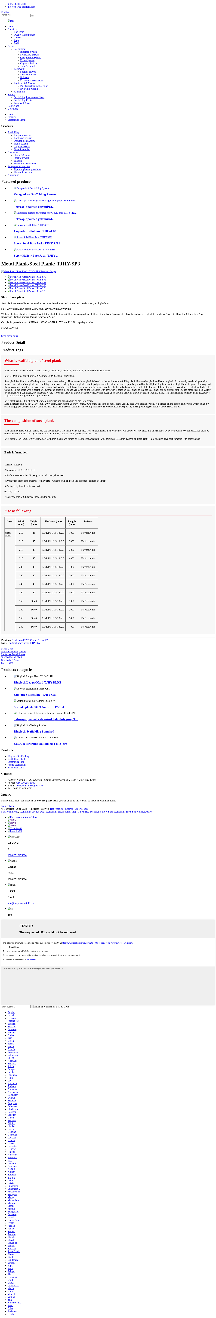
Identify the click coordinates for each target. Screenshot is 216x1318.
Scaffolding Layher (29, 811)
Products (12, 46)
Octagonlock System (30, 57)
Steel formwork (21, 158)
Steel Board (7, 663)
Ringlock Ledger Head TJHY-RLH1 (37, 682)
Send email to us (9, 336)
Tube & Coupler (28, 66)
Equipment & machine (19, 166)
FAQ (16, 43)
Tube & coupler (22, 149)
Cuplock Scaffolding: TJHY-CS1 (35, 231)
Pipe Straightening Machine (34, 86)
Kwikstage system (23, 138)
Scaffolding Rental (23, 100)
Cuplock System (28, 63)
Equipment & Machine (25, 83)
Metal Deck (7, 648)
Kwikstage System (29, 54)
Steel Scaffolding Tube (119, 811)
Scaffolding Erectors (142, 811)
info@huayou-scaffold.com (21, 6)
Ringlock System (28, 51)
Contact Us (13, 106)
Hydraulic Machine (30, 88)
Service (11, 94)
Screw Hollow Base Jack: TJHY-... (36, 255)
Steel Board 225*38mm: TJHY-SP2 (30, 640)
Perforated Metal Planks (13, 654)
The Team (19, 32)
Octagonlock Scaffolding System (35, 194)
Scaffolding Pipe (16, 767)
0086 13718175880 (17, 4)
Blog (16, 40)
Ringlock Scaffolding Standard (34, 731)
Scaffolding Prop (16, 762)
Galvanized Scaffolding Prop (92, 811)
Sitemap (69, 808)
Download (13, 108)
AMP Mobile (81, 808)
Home (11, 26)
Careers (18, 37)
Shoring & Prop (28, 71)
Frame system (21, 143)
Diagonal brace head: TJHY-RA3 (24, 643)
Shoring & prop (22, 155)
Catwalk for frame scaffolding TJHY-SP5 (41, 743)
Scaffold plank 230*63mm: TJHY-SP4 (39, 707)
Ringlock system (22, 135)
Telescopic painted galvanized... (34, 206)
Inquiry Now (7, 806)
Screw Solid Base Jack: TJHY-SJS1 (37, 243)
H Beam (24, 77)
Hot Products (56, 808)
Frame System (27, 60)
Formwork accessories (25, 163)
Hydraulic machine (23, 172)
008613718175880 (17, 855)
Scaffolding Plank (16, 119)
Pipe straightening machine (27, 169)
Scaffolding (19, 49)
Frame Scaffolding (17, 764)
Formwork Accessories (31, 80)
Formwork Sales (22, 103)
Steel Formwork (28, 74)
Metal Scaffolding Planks (13, 651)
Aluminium (19, 91)
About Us (12, 29)
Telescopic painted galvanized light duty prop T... (46, 719)
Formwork (19, 69)
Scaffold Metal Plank (11, 657)
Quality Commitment (24, 34)
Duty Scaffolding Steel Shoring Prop (58, 811)
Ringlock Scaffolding (18, 756)
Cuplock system (22, 146)
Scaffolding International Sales (29, 97)
